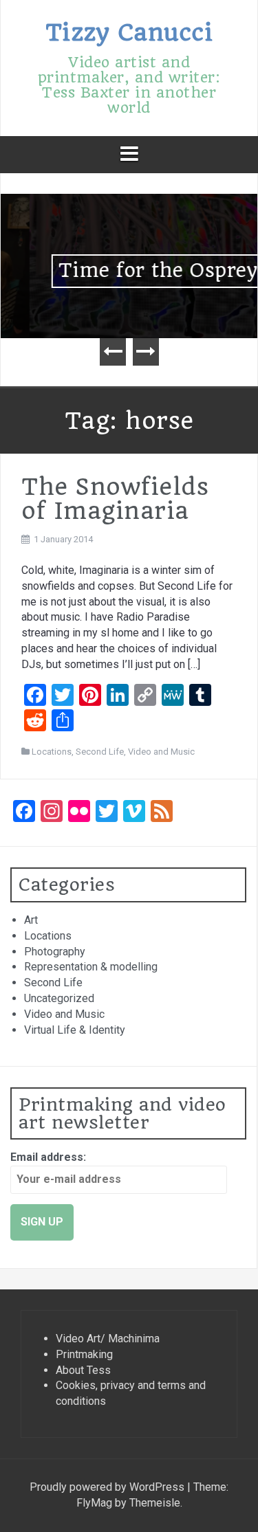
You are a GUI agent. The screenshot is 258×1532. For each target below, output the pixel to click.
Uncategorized (59, 998)
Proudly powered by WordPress (108, 1487)
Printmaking (84, 1354)
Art (31, 919)
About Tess (83, 1370)
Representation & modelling (91, 966)
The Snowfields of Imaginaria (114, 498)
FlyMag (94, 1502)
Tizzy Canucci (129, 32)
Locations (52, 751)
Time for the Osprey (131, 270)
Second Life (100, 751)
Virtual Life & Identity (74, 1029)
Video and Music (161, 751)
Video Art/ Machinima (108, 1338)
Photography (54, 951)
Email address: (48, 1157)
